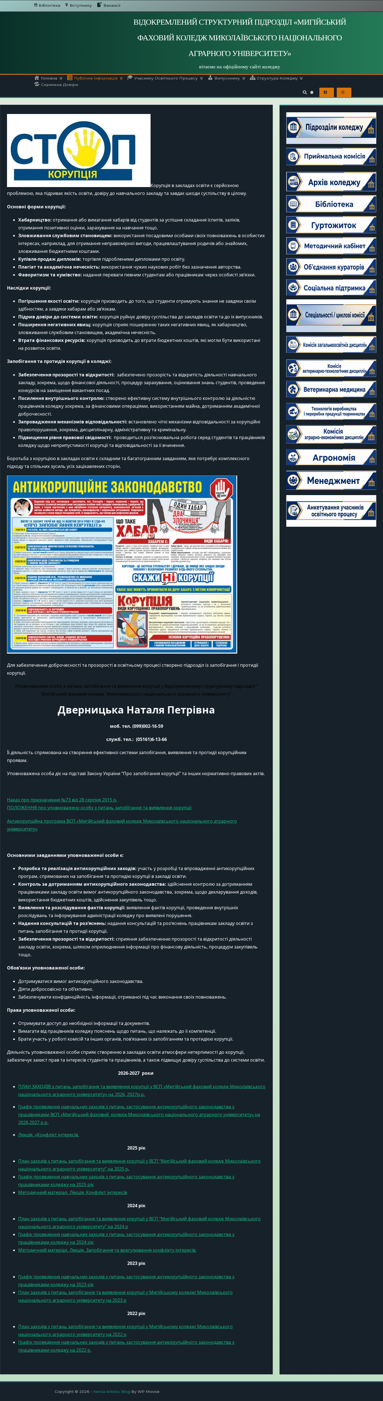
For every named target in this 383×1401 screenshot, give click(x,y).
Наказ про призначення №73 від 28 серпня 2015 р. (62, 800)
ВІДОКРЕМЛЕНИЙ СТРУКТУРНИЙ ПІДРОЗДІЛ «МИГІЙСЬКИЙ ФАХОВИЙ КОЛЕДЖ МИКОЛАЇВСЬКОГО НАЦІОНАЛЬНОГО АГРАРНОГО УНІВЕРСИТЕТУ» (239, 38)
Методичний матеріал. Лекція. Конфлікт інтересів (72, 1192)
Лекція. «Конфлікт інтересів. (48, 1135)
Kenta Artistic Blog (111, 1391)
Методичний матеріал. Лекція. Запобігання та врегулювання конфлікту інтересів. (107, 1250)
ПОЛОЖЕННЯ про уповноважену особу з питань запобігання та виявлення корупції (99, 808)
